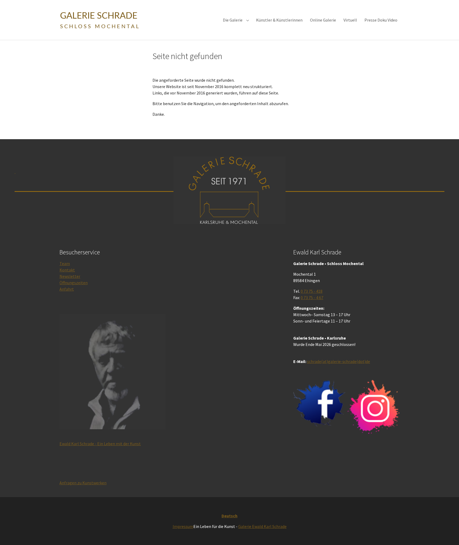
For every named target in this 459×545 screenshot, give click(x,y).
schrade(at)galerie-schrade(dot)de (338, 361)
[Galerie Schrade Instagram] (373, 406)
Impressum (183, 526)
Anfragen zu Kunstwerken (83, 482)
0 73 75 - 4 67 (312, 297)
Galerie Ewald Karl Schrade (262, 526)
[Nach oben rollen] (447, 533)
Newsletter (70, 276)
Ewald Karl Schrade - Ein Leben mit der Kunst (100, 443)
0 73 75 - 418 (311, 291)
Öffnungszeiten (74, 282)
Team (65, 263)
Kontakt (67, 269)
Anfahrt (67, 289)
